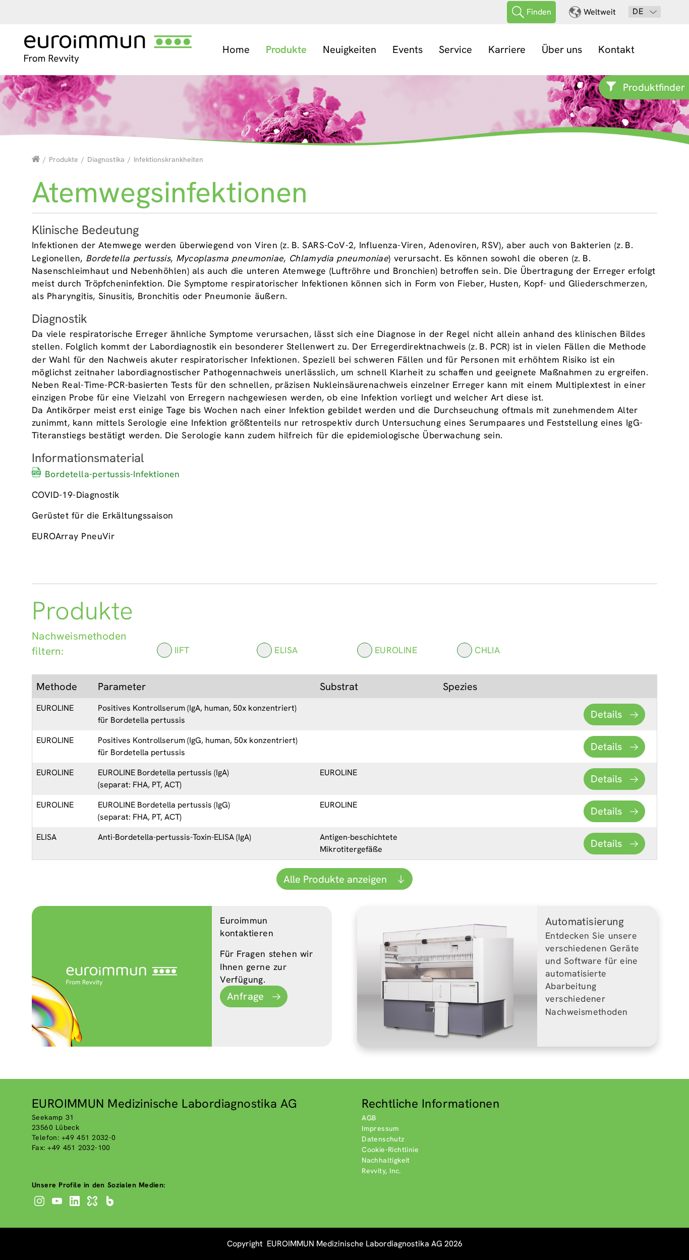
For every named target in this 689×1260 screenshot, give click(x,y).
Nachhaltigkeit (386, 1160)
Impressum (380, 1128)
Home (236, 49)
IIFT (182, 650)
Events (407, 49)
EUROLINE (396, 650)
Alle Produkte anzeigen (336, 879)
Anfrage (245, 996)
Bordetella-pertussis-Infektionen (112, 474)
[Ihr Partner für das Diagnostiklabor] (36, 159)
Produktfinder (654, 87)
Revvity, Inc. (381, 1170)
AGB (369, 1117)
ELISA (286, 650)
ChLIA (487, 650)
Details (606, 714)
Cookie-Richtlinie (390, 1149)
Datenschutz (383, 1138)
